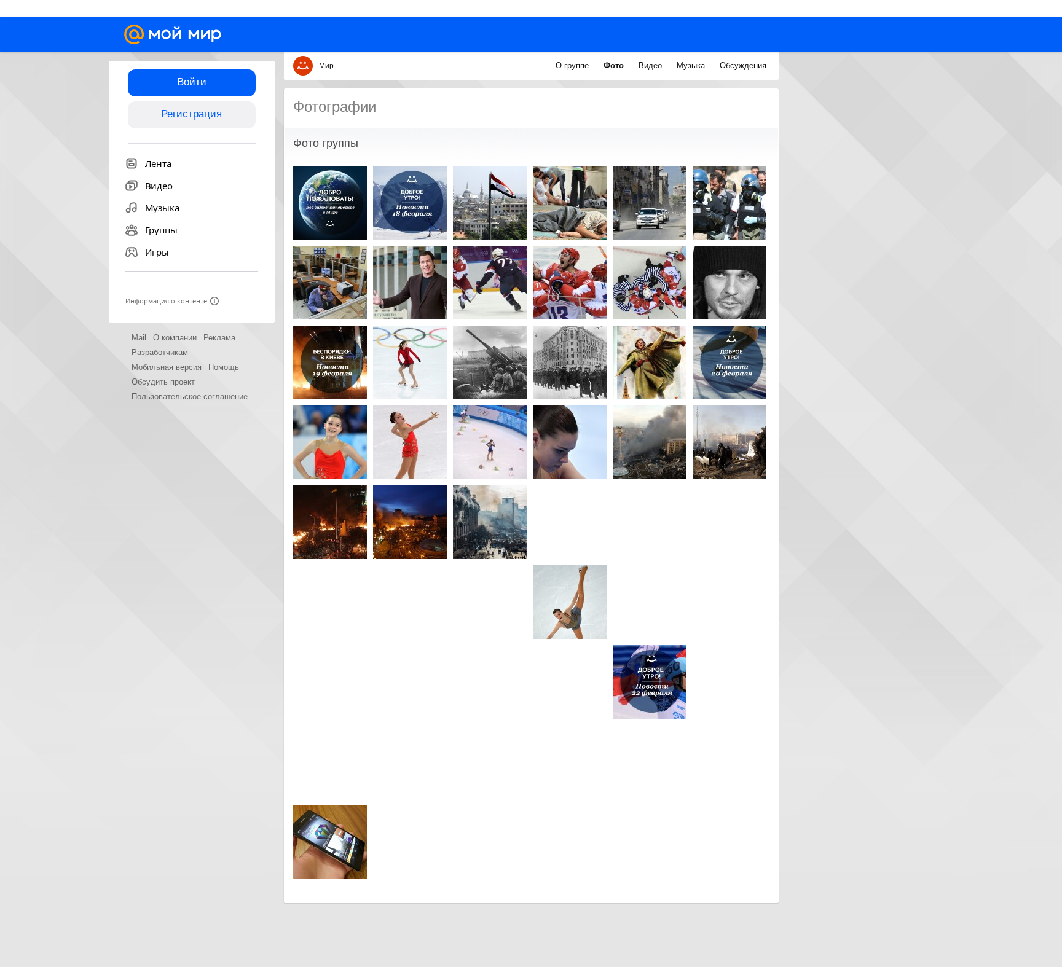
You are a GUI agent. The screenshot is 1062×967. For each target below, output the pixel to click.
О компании (175, 337)
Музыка (692, 65)
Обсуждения (743, 65)
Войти (191, 82)
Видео (651, 65)
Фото (615, 65)
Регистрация (191, 114)
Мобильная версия (167, 367)
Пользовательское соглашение (190, 396)
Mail (139, 337)
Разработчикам (160, 352)
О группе (573, 65)
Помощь (223, 367)
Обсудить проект (163, 381)
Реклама (219, 337)
